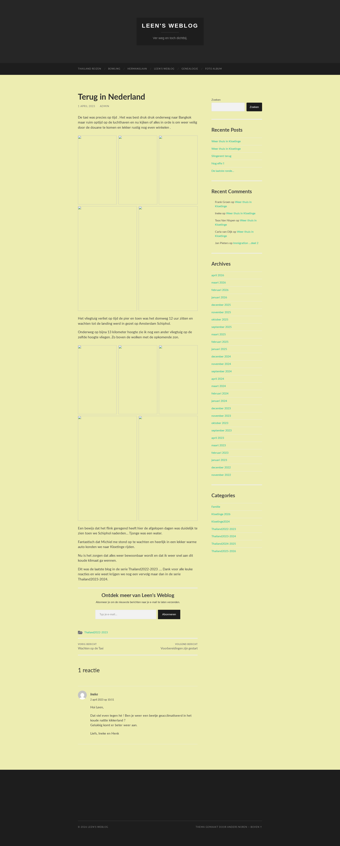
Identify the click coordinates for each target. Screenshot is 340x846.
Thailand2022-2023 (96, 632)
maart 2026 (218, 282)
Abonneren (169, 614)
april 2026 (217, 275)
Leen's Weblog (170, 25)
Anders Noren (237, 827)
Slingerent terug (221, 156)
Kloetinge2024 (220, 521)
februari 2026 (219, 290)
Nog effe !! (217, 163)
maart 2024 (218, 386)
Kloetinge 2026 (220, 514)
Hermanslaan (137, 69)
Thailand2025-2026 (223, 551)
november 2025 (221, 312)
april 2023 (217, 438)
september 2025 (221, 327)
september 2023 (221, 430)
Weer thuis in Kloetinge (226, 141)
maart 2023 (218, 445)
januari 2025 (219, 349)
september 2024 (221, 371)
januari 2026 (219, 297)
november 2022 (221, 475)
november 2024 (221, 364)
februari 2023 (219, 452)
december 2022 (221, 467)
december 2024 (221, 356)
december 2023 (221, 408)
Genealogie (190, 69)
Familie (215, 506)
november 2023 (221, 415)
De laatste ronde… (222, 171)
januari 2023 (219, 460)
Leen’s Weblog (164, 69)
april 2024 (217, 378)
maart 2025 (218, 334)
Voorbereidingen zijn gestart (179, 646)
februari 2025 (219, 341)
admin (104, 106)
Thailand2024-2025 (223, 543)
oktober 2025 (219, 319)
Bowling (114, 69)
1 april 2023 (86, 106)
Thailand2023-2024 (223, 536)
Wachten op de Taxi (90, 646)
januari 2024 (219, 401)
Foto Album (213, 69)
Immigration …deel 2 (245, 243)
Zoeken (216, 99)
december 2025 (221, 304)
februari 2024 (219, 393)
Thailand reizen (89, 69)
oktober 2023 (219, 423)
